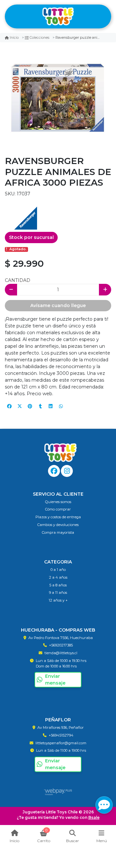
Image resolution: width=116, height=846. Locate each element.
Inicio (14, 38)
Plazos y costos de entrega (58, 517)
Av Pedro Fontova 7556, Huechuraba (60, 637)
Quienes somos (58, 502)
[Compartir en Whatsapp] (60, 406)
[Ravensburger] (21, 213)
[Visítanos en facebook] (54, 471)
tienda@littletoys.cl (60, 653)
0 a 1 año (58, 569)
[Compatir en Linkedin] (50, 406)
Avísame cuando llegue (58, 305)
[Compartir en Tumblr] (40, 406)
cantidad (17, 280)
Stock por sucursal (31, 237)
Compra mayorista (58, 532)
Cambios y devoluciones (58, 524)
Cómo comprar (58, 509)
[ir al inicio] (60, 452)
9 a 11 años (58, 592)
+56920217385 (61, 645)
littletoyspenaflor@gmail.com (60, 743)
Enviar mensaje (55, 679)
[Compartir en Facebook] (9, 406)
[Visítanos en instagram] (67, 471)
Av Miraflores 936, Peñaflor (60, 727)
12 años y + (58, 600)
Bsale (94, 817)
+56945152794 (61, 735)
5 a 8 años (58, 585)
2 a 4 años (58, 577)
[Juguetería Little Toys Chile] (58, 16)
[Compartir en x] (19, 406)
